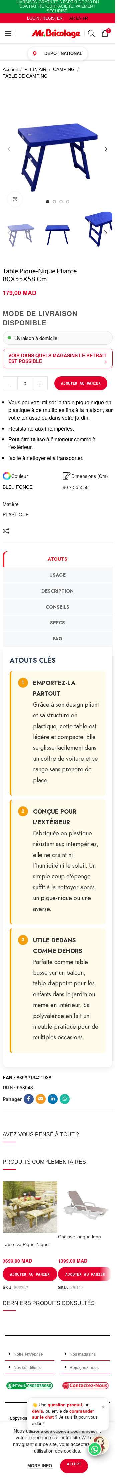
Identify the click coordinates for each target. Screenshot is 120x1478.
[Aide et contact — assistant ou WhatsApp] (99, 1445)
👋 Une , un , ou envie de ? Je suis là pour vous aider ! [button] (68, 1413)
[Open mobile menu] (8, 33)
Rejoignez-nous (84, 1367)
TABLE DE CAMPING (25, 76)
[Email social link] (41, 1099)
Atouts (57, 559)
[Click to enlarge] (15, 199)
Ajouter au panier (81, 383)
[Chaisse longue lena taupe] (85, 1203)
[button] (9, 149)
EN (79, 18)
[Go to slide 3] (61, 201)
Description (57, 591)
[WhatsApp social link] (65, 1099)
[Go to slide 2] (54, 201)
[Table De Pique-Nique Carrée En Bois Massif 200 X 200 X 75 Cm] (30, 1207)
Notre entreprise (28, 1354)
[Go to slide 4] (67, 201)
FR (85, 18)
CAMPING (64, 69)
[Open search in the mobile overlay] (91, 33)
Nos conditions (27, 1367)
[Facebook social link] (29, 1099)
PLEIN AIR (35, 69)
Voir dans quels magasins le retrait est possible (57, 358)
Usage (57, 575)
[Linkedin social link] (53, 1099)
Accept (74, 1464)
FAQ (57, 638)
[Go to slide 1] (47, 201)
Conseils (57, 607)
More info (40, 1465)
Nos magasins (83, 1354)
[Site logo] (56, 33)
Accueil (10, 69)
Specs (57, 622)
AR (72, 18)
